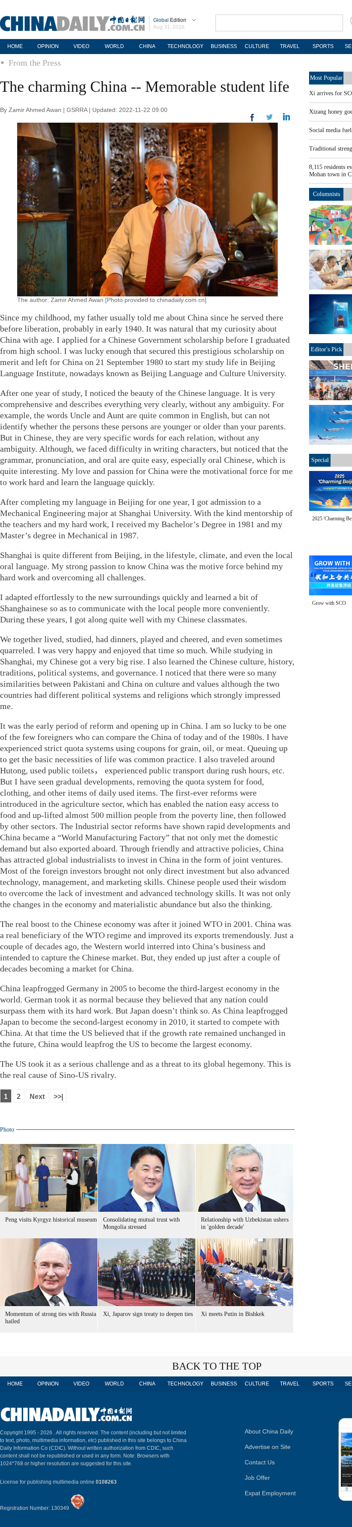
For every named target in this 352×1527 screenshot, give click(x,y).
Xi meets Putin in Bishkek (232, 1314)
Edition (169, 20)
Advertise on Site (268, 1446)
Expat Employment (270, 1493)
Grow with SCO (329, 603)
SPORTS (323, 46)
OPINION (48, 46)
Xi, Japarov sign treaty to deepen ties (148, 1314)
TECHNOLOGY (185, 46)
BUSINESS (224, 46)
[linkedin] (269, 120)
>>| (58, 1096)
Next (37, 1096)
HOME (15, 46)
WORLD (114, 46)
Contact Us (260, 1462)
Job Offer (257, 1477)
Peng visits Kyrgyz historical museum (51, 1219)
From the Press (35, 62)
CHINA (147, 46)
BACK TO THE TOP (216, 1366)
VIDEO (81, 46)
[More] (252, 121)
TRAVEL (290, 46)
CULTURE (257, 46)
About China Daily (269, 1431)
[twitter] (286, 119)
